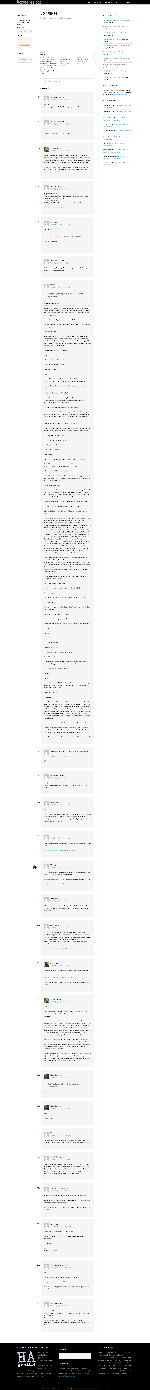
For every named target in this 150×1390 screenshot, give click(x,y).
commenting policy (104, 1358)
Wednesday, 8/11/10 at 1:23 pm (60, 1190)
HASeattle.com (35, 1373)
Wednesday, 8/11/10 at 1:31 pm (60, 1227)
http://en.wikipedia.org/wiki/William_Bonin (59, 1282)
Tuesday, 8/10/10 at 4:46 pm (60, 778)
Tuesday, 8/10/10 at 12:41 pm (60, 99)
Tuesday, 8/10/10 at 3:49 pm (60, 756)
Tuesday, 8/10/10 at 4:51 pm (60, 804)
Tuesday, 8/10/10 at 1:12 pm (59, 124)
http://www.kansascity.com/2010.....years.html (59, 949)
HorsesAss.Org (33, 2)
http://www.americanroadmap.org (55, 208)
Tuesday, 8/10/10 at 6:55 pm (60, 1108)
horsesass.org (22, 1371)
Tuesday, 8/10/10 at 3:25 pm (60, 287)
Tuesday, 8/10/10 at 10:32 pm (60, 1159)
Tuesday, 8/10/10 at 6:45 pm (60, 1002)
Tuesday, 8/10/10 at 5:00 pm (60, 838)
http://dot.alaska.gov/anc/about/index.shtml (59, 850)
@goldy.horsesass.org (119, 95)
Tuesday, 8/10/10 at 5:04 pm (60, 901)
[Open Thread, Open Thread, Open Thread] (49, 66)
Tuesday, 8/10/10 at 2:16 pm (60, 150)
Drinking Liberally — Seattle (112, 26)
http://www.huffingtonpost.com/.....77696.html (60, 978)
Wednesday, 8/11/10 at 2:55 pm (61, 1267)
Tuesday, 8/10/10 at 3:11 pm (59, 263)
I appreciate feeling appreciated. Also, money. (23, 22)
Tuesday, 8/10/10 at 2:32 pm (60, 189)
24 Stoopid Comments (51, 81)
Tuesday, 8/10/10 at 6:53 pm (60, 1077)
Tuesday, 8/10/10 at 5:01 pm (60, 867)
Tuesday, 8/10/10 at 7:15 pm (60, 1135)
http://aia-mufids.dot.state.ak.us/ (55, 884)
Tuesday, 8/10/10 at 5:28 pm (60, 927)
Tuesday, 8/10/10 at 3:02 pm (60, 225)
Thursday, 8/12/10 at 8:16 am (60, 1306)
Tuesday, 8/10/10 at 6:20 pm (60, 966)
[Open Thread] (68, 62)
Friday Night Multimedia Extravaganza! (116, 20)
